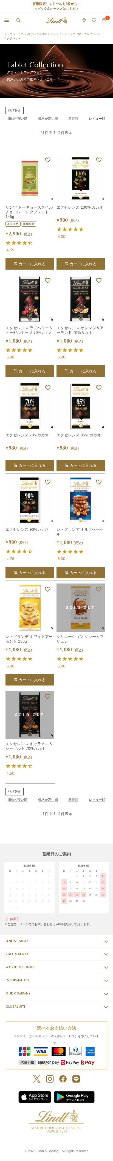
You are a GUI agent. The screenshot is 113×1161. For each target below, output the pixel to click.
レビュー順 (97, 119)
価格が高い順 (48, 119)
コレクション (92, 34)
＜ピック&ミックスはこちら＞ (56, 9)
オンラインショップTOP (65, 34)
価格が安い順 (17, 119)
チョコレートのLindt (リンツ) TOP (25, 34)
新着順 (73, 119)
